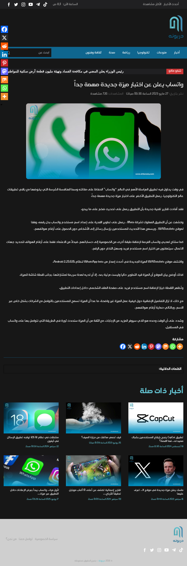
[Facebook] (123, 346)
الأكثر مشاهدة (152, 4)
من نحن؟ (11, 539)
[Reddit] (137, 346)
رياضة (126, 52)
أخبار (177, 52)
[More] (180, 346)
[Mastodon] (158, 346)
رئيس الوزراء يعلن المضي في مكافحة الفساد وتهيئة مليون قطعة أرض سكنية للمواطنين (78, 71)
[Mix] (165, 346)
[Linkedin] (144, 346)
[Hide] (1, 104)
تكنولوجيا (143, 52)
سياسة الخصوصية (46, 539)
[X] (130, 346)
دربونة (102, 561)
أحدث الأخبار (171, 4)
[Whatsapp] (172, 346)
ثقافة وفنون (94, 52)
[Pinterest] (151, 346)
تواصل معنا (26, 539)
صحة (112, 52)
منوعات (162, 52)
